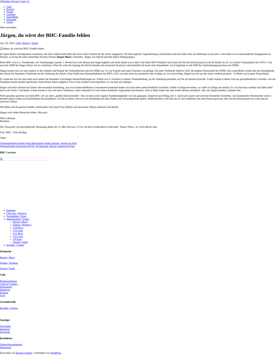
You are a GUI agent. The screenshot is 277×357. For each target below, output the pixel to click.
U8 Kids (17, 239)
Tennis (9, 11)
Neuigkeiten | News (16, 216)
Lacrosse (10, 14)
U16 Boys (18, 227)
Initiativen (5, 289)
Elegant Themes (24, 353)
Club (8, 6)
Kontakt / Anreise (9, 308)
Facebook (5, 332)
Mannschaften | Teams (17, 219)
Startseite (11, 210)
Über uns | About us (16, 213)
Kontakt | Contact (15, 245)
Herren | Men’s (20, 222)
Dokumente (6, 287)
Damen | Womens (9, 263)
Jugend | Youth (20, 242)
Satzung (4, 292)
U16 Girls (18, 230)
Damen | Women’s (22, 224)
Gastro (9, 22)
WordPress (55, 353)
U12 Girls (18, 236)
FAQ (2, 295)
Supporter (11, 19)
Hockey (10, 9)
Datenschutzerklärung (11, 344)
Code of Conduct (8, 284)
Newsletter (5, 326)
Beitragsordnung (8, 281)
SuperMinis (12, 17)
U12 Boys (18, 233)
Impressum (5, 347)
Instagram (5, 329)
